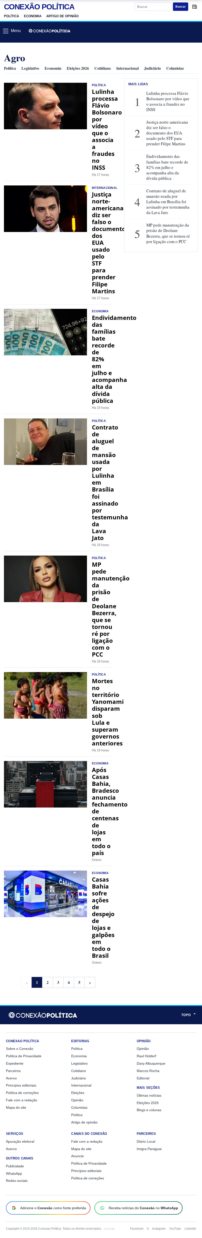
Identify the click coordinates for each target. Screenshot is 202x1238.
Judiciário (152, 68)
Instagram (159, 1228)
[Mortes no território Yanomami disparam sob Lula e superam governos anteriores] (45, 695)
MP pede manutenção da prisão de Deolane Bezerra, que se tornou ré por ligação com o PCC (111, 609)
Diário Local (146, 1141)
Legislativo (30, 68)
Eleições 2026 (78, 68)
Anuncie (77, 1156)
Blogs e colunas (149, 1110)
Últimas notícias (149, 1095)
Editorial (143, 1078)
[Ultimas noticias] (194, 6)
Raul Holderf (146, 1056)
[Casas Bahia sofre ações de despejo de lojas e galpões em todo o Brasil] (45, 894)
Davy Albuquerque (151, 1063)
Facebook (136, 1228)
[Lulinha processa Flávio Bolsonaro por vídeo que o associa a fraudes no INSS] (45, 106)
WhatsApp (14, 1173)
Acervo (11, 1078)
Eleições (77, 1093)
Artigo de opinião (62, 16)
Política (11, 16)
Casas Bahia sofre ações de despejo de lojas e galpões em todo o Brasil (103, 917)
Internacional (127, 68)
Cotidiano (102, 68)
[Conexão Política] (49, 31)
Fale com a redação (21, 1100)
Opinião (77, 1100)
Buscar (180, 6)
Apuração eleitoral (20, 1141)
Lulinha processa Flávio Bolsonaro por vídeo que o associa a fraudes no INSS (107, 129)
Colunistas (175, 68)
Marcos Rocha (148, 1071)
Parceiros (13, 1071)
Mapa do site (16, 1107)
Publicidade (15, 1166)
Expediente (14, 1063)
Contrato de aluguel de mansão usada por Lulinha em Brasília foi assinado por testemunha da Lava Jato (167, 201)
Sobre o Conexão (19, 1049)
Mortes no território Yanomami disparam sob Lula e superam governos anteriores (108, 712)
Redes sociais (17, 1181)
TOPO (188, 1015)
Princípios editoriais (21, 1085)
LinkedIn (190, 1228)
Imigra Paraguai (149, 1149)
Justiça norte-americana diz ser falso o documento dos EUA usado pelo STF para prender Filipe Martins (167, 133)
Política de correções (22, 1093)
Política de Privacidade (23, 1056)
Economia (32, 16)
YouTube (175, 1228)
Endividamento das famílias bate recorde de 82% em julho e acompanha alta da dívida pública (167, 167)
